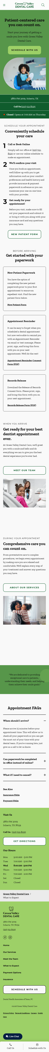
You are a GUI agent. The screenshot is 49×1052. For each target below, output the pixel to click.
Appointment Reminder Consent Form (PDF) (24, 362)
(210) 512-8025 (28, 106)
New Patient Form (24, 234)
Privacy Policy (8, 1013)
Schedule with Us (24, 50)
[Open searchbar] (43, 5)
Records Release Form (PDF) (21, 405)
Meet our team (24, 470)
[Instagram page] (10, 937)
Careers (34, 1013)
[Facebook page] (5, 937)
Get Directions (24, 841)
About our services (24, 587)
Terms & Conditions (22, 1013)
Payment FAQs (11, 800)
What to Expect (11, 965)
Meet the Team (10, 959)
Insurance (8, 979)
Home (6, 945)
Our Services (9, 952)
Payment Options (12, 972)
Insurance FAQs (11, 794)
